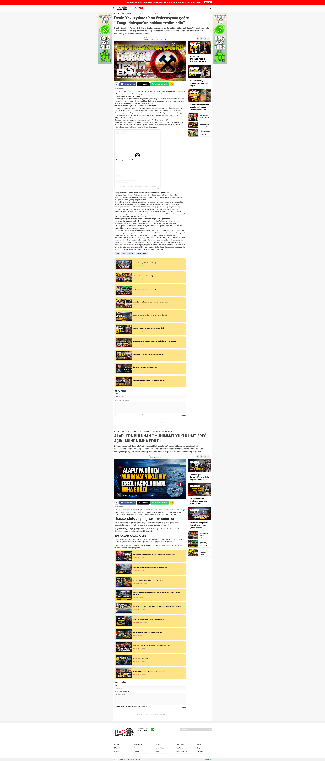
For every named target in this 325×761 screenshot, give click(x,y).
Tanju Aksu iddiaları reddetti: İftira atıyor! (205, 544)
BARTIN (184, 2)
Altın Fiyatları (180, 748)
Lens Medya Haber (120, 14)
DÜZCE (193, 2)
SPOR (179, 2)
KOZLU (145, 2)
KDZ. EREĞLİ (138, 2)
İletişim (199, 748)
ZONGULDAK (130, 2)
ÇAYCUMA (156, 2)
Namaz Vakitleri (159, 748)
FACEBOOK (116, 744)
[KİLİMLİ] (199, 47)
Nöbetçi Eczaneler (181, 751)
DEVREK (169, 2)
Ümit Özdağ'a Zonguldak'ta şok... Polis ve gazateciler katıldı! (199, 477)
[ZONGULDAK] (199, 71)
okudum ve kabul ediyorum (131, 415)
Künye (199, 744)
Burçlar (157, 744)
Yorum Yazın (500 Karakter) (122, 400)
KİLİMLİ (150, 2)
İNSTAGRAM (116, 748)
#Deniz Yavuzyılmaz (128, 253)
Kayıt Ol (136, 748)
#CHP (117, 253)
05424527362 (144, 730)
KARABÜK (198, 2)
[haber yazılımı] (208, 759)
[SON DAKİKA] (199, 96)
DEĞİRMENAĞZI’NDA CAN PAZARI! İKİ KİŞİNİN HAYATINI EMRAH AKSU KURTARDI (205, 133)
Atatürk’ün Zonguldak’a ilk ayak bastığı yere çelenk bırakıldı (199, 525)
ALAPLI (175, 2)
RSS (116, 759)
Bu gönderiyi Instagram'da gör (124, 160)
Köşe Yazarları (138, 744)
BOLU (188, 2)
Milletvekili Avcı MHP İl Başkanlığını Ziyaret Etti (204, 535)
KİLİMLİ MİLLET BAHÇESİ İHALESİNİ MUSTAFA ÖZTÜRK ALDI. (199, 59)
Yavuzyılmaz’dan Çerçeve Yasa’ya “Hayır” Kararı (204, 117)
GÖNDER (183, 415)
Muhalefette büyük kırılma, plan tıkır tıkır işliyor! (199, 83)
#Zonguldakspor (142, 253)
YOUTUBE (116, 751)
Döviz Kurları (180, 744)
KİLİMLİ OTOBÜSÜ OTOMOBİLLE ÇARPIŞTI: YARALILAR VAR (205, 552)
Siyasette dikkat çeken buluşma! (204, 125)
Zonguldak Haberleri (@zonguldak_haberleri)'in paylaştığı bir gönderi (137, 186)
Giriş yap (136, 751)
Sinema (157, 751)
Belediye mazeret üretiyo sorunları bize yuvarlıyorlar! (198, 501)
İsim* (116, 393)
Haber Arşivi (200, 751)
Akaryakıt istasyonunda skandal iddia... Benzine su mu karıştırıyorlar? (199, 107)
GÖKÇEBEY (162, 2)
